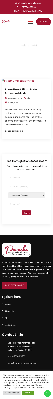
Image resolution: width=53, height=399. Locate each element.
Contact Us (10, 325)
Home (8, 304)
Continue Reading (14, 131)
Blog (7, 318)
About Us (9, 311)
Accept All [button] (28, 393)
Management (13, 102)
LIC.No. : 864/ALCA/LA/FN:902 (28, 11)
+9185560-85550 (28, 7)
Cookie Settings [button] (12, 393)
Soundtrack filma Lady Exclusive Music (21, 91)
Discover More (14, 285)
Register (43, 22)
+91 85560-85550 (16, 356)
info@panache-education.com (28, 3)
